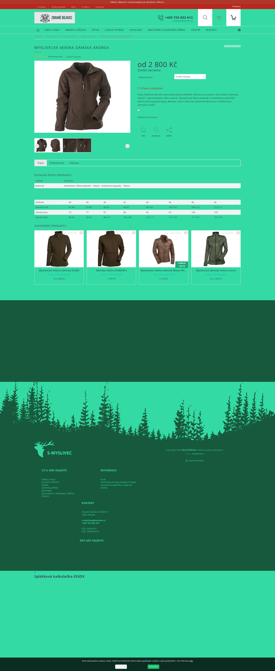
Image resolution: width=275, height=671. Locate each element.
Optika (45, 485)
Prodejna (41, 7)
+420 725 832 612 (90, 523)
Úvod (103, 479)
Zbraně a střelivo (50, 482)
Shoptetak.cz (198, 453)
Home (39, 29)
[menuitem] (52, 30)
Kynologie (47, 490)
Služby (104, 487)
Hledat (207, 18)
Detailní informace (147, 117)
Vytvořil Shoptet (196, 460)
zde (191, 661)
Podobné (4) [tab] (57, 162)
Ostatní (45, 496)
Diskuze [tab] (74, 162)
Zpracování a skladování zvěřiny (58, 493)
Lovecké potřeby (50, 487)
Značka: (73, 56)
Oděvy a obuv (48, 479)
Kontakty (100, 7)
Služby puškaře (58, 7)
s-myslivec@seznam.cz (93, 520)
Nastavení (121, 666)
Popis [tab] (41, 162)
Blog (73, 7)
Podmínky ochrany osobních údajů (118, 482)
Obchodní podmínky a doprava (116, 485)
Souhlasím (153, 666)
